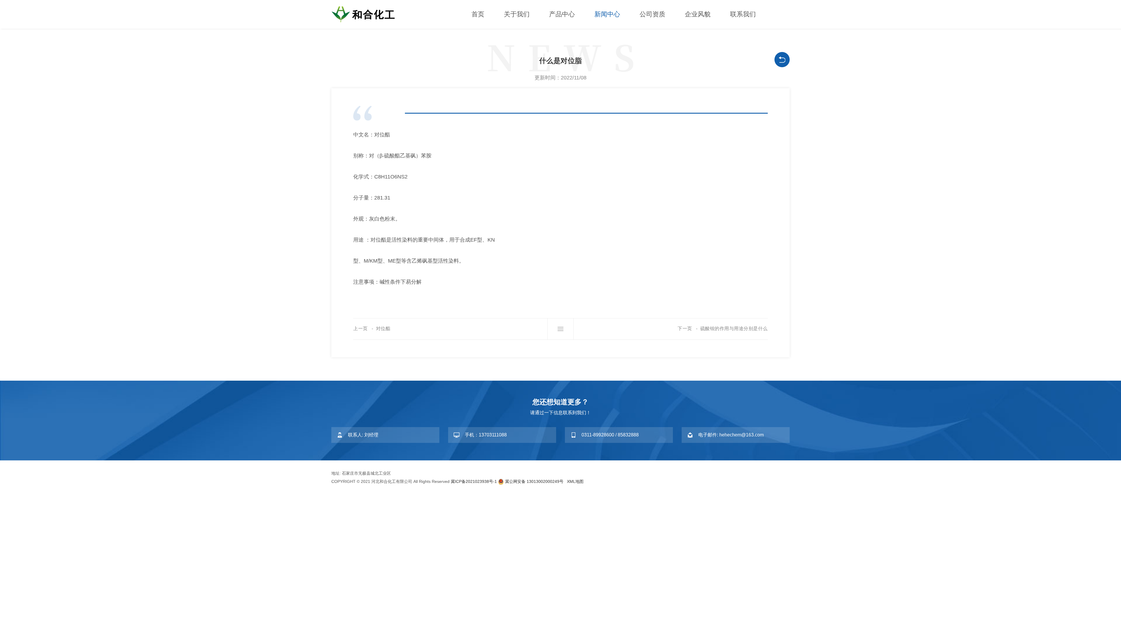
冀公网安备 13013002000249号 (534, 481)
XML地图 (575, 481)
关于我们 (517, 14)
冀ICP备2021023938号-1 (474, 481)
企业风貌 (698, 14)
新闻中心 (607, 14)
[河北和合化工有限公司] (366, 14)
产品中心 (562, 14)
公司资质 (652, 14)
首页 (477, 14)
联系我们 (743, 14)
